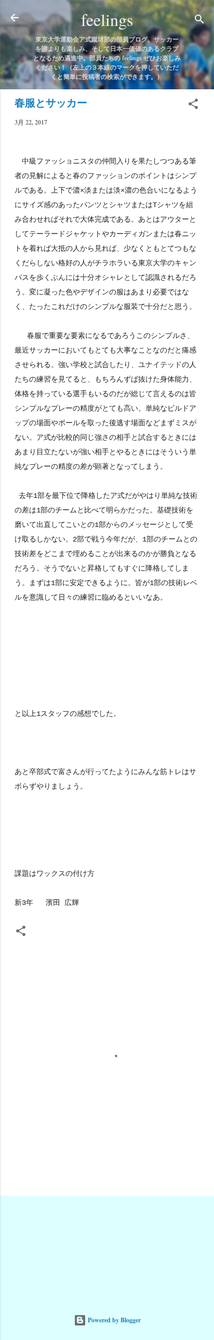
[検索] (199, 21)
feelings (107, 19)
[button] (193, 106)
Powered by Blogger (113, 1320)
